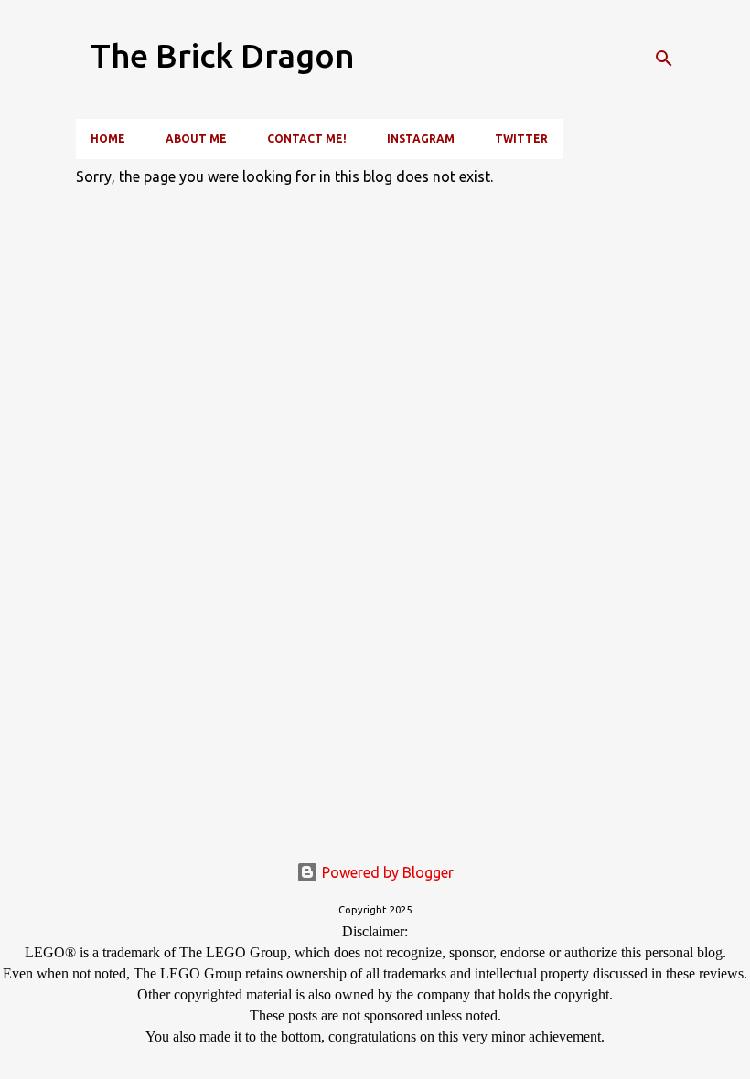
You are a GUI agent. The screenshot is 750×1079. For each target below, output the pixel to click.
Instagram (421, 138)
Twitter (521, 138)
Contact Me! (307, 138)
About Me (196, 138)
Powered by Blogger (386, 872)
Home (108, 138)
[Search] (664, 58)
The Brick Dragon (223, 55)
